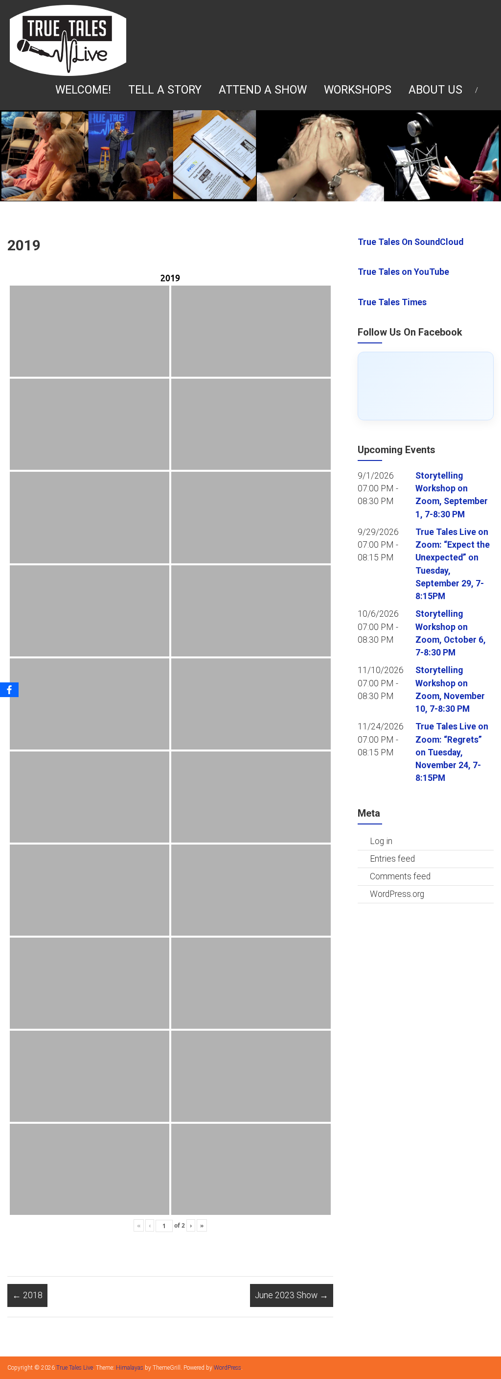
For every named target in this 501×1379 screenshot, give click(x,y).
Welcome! (83, 90)
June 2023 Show (291, 1295)
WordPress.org (397, 894)
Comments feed (400, 876)
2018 (27, 1295)
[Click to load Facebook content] (426, 386)
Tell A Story (165, 90)
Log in (381, 841)
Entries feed (392, 859)
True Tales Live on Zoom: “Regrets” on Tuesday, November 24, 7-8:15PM (451, 752)
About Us (435, 90)
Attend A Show (263, 90)
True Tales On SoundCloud (410, 242)
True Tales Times (392, 302)
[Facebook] (9, 689)
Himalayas (129, 1367)
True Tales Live (74, 1367)
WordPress (227, 1367)
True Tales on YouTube (403, 272)
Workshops (357, 90)
